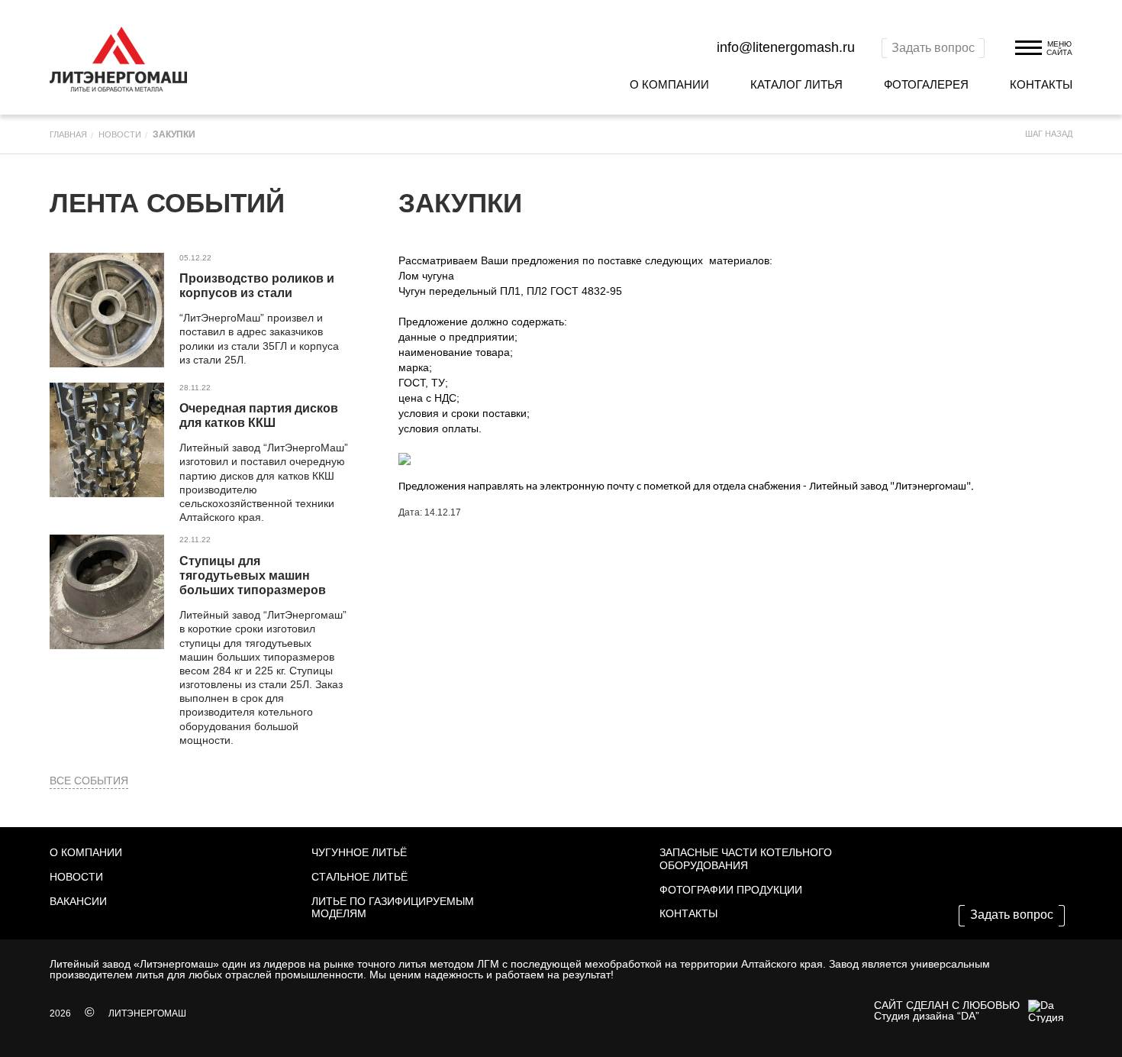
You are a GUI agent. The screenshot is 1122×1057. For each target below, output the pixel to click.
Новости (76, 877)
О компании (669, 84)
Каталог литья (796, 84)
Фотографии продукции (730, 890)
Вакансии (78, 901)
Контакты (1041, 84)
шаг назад (1048, 133)
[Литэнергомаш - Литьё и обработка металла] (118, 59)
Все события (89, 780)
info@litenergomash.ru (786, 47)
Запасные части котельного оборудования (745, 858)
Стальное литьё (359, 877)
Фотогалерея (926, 84)
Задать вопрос (933, 47)
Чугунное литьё (359, 852)
